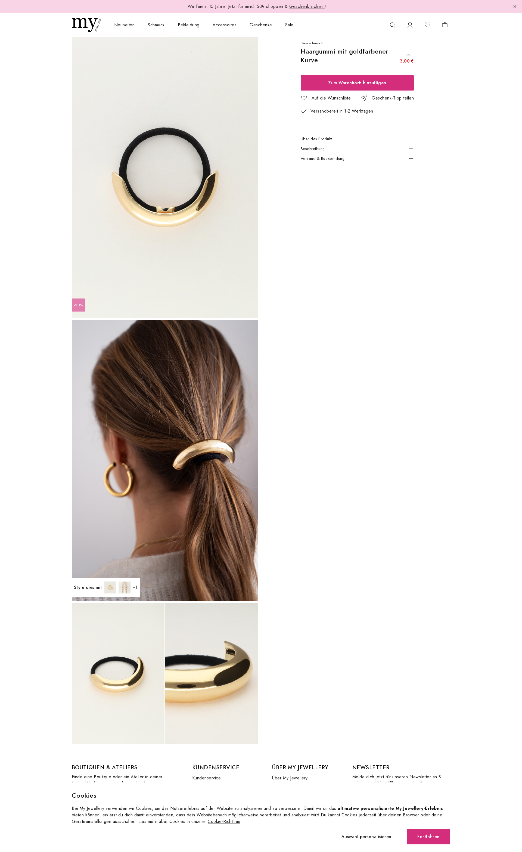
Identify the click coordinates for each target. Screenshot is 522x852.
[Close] (515, 6)
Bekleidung (189, 25)
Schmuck (156, 25)
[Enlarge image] (165, 177)
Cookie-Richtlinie (224, 821)
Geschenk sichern (307, 6)
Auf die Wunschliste (331, 98)
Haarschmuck (312, 43)
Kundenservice (206, 778)
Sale (289, 25)
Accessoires (225, 25)
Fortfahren (428, 837)
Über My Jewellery (289, 778)
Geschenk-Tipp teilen (393, 98)
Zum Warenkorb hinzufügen (357, 83)
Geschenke (261, 25)
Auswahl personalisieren (366, 837)
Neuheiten (124, 25)
